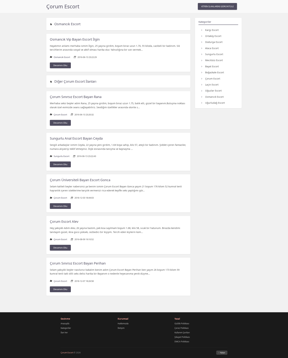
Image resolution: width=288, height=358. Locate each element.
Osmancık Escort (67, 24)
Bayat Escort (212, 66)
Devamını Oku (60, 65)
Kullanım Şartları (182, 332)
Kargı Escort (212, 29)
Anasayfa (65, 323)
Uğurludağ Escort (215, 102)
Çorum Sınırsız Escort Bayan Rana (76, 97)
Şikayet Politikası (182, 337)
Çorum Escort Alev (64, 221)
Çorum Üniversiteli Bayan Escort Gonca (80, 180)
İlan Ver (64, 332)
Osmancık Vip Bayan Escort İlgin (75, 39)
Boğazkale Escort (214, 72)
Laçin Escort (211, 84)
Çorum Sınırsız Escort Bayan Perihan (78, 263)
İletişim (121, 328)
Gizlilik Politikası (181, 323)
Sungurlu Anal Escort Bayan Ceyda (76, 138)
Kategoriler (66, 328)
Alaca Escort (212, 48)
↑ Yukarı (221, 353)
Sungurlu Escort (214, 54)
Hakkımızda (123, 323)
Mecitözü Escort (214, 60)
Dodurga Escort (213, 42)
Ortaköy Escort (213, 35)
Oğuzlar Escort (213, 90)
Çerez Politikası (181, 328)
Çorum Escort (62, 6)
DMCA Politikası (181, 341)
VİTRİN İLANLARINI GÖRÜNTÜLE (217, 6)
